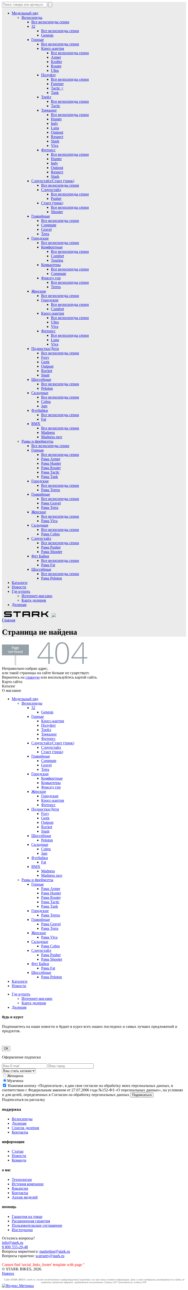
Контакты (20, 1132)
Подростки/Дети (45, 349)
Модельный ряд (25, 13)
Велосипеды (32, 17)
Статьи (18, 1151)
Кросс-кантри (52, 48)
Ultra (55, 70)
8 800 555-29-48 (15, 1247)
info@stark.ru (12, 1242)
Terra (45, 234)
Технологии (22, 1179)
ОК (6, 1048)
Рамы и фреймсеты (37, 441)
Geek (45, 362)
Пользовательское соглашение (37, 1225)
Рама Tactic (50, 472)
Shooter (57, 212)
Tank (55, 92)
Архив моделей (25, 1197)
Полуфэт (48, 75)
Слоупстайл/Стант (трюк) (52, 181)
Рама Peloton (51, 578)
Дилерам (19, 605)
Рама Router (51, 468)
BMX (35, 424)
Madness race (51, 437)
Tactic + (57, 88)
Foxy (45, 357)
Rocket (46, 371)
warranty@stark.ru (49, 1256)
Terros (56, 287)
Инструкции (22, 1230)
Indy (54, 123)
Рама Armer (50, 459)
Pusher (56, 198)
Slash (55, 141)
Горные (37, 40)
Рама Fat (48, 565)
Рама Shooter (51, 552)
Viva (54, 145)
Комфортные (52, 247)
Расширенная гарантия (31, 1221)
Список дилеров (25, 1128)
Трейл (46, 97)
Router (56, 66)
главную (32, 677)
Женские (38, 291)
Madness (48, 432)
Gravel (46, 229)
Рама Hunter (51, 463)
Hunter (56, 119)
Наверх (8, 1273)
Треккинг (49, 110)
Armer (56, 57)
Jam (44, 406)
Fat (43, 419)
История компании (28, 1184)
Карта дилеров (34, 600)
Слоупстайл (51, 190)
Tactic (55, 106)
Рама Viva (49, 521)
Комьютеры (51, 265)
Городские (40, 238)
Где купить (21, 591)
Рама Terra (49, 507)
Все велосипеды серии (50, 22)
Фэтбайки (39, 410)
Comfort (57, 256)
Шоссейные (41, 379)
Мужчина (15, 1081)
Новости (19, 587)
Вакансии (20, 1188)
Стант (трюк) (52, 203)
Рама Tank (49, 477)
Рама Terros (50, 490)
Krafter (56, 62)
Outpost (57, 132)
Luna (55, 128)
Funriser (57, 84)
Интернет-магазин (37, 596)
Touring (57, 260)
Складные (39, 393)
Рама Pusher (51, 547)
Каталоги (19, 582)
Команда (19, 1160)
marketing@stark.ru (54, 1251)
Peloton (47, 388)
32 (33, 26)
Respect (57, 137)
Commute (48, 225)
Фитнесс (48, 150)
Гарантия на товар (27, 1216)
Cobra (46, 402)
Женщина (15, 1076)
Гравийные (40, 216)
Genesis (47, 35)
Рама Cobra (50, 534)
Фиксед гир (51, 278)
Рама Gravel (51, 503)
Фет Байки (40, 556)
